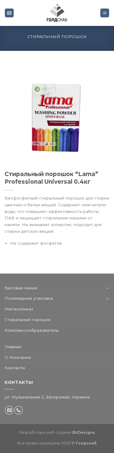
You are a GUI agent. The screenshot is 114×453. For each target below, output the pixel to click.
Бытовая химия (21, 287)
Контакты (15, 367)
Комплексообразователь (31, 330)
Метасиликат (19, 308)
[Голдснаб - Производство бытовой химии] (57, 13)
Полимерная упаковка (29, 298)
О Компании (18, 357)
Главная (13, 346)
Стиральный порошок (57, 36)
